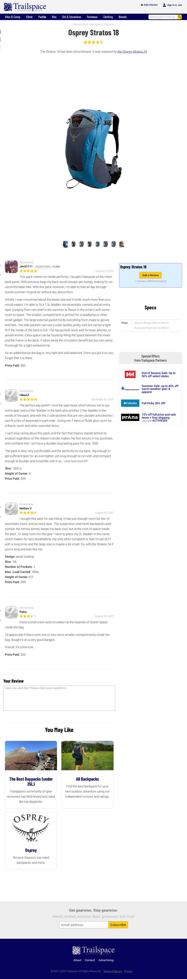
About (77, 960)
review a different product (152, 281)
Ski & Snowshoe (71, 17)
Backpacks (96, 24)
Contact (90, 960)
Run (54, 17)
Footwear (92, 17)
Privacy (128, 971)
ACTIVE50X (159, 420)
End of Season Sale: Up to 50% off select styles (158, 374)
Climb (29, 17)
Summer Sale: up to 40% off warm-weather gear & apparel (160, 389)
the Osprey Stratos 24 (131, 51)
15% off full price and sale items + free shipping (159, 416)
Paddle (42, 17)
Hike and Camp (80, 24)
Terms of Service (112, 971)
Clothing (108, 17)
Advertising (106, 960)
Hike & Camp (12, 17)
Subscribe (118, 925)
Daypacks (109, 24)
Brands (123, 17)
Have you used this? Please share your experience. (35, 688)
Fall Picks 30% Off (153, 403)
